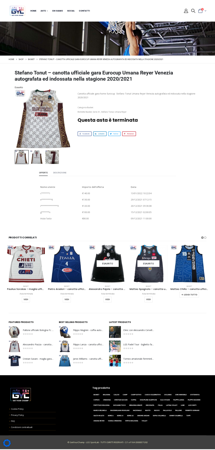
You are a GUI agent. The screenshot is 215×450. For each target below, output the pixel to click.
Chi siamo (57, 10)
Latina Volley (171, 405)
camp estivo (136, 395)
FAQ (13, 421)
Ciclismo (168, 395)
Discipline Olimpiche (148, 400)
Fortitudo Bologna (101, 405)
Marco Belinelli (100, 410)
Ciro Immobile (181, 395)
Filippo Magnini (194, 400)
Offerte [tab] (43, 172)
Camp (125, 395)
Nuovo (157, 410)
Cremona (107, 400)
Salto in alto (98, 415)
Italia (160, 405)
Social (71, 10)
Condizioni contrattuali (21, 427)
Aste (43, 10)
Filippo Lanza (178, 400)
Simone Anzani (143, 415)
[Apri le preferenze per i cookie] (7, 442)
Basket (90, 107)
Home (33, 10)
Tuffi (188, 415)
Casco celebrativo (153, 395)
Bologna (106, 395)
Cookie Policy (17, 408)
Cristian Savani (120, 400)
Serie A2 (130, 415)
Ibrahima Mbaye (135, 405)
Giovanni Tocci (119, 405)
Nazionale (137, 410)
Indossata (150, 405)
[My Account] (186, 11)
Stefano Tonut (107, 112)
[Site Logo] (17, 11)
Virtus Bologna (131, 421)
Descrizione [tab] (59, 172)
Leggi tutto (190, 294)
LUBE (183, 405)
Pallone (178, 410)
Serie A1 (96, 112)
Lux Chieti (192, 405)
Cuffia (133, 400)
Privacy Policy (17, 415)
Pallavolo (167, 410)
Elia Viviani (165, 400)
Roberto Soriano (192, 410)
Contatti (84, 10)
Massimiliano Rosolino (120, 410)
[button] (193, 11)
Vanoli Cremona (115, 421)
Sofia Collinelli (159, 415)
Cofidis (96, 400)
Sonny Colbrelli (176, 415)
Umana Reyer (121, 112)
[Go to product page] (26, 263)
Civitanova (195, 395)
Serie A (110, 415)
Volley (144, 421)
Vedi (26, 299)
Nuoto (147, 410)
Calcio (116, 395)
